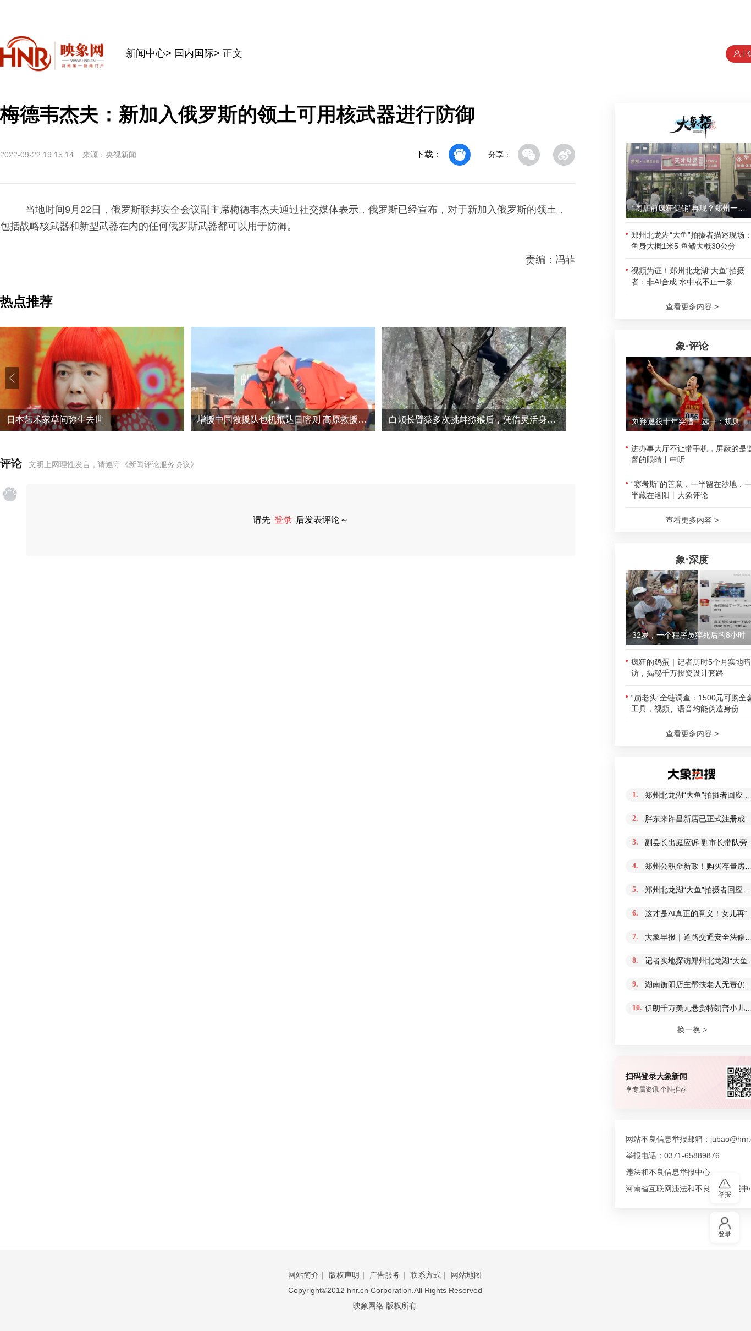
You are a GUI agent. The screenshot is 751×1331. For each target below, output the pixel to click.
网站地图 (466, 1274)
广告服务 (384, 1274)
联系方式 (425, 1274)
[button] (12, 378)
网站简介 (303, 1274)
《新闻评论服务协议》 (159, 464)
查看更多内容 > (692, 306)
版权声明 (344, 1274)
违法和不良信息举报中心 (668, 1172)
